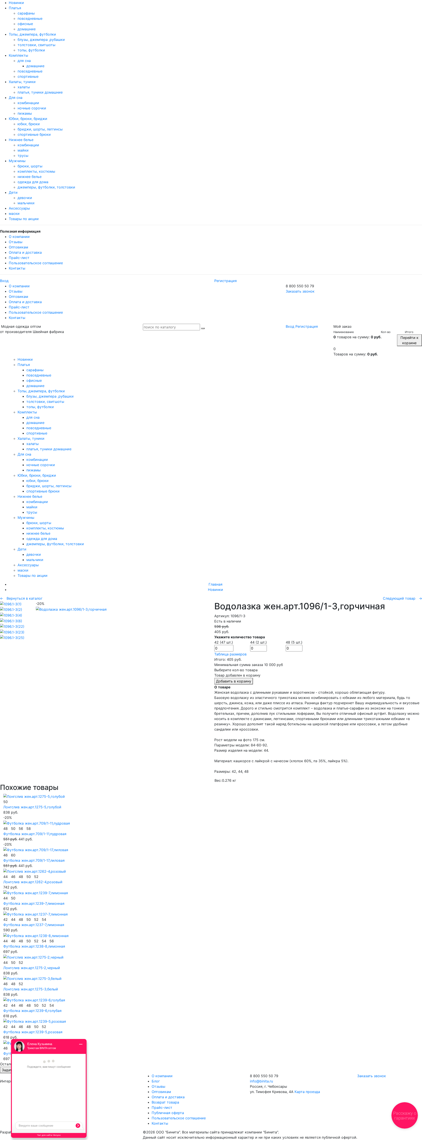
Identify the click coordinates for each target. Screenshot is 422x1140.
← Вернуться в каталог (21, 598)
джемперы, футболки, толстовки (46, 187)
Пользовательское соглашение (36, 263)
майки (23, 150)
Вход (4, 281)
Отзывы (15, 242)
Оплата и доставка (25, 252)
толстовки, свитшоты (36, 45)
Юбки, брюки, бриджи (28, 118)
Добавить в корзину (233, 681)
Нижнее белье (21, 140)
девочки (25, 197)
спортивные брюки (34, 134)
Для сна (15, 97)
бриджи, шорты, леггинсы (40, 129)
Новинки (16, 2)
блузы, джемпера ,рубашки (41, 39)
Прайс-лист (19, 257)
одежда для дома (33, 182)
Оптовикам (18, 247)
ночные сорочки (32, 108)
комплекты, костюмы (36, 171)
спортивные (28, 76)
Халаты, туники (22, 82)
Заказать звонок (300, 291)
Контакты (17, 268)
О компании (19, 236)
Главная (215, 584)
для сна (24, 60)
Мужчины (17, 161)
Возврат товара (165, 1102)
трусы (23, 155)
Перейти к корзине (409, 340)
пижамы (25, 113)
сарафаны (26, 13)
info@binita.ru (261, 1081)
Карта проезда (307, 1091)
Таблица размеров (230, 654)
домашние (27, 29)
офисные (25, 24)
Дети (13, 192)
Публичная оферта (168, 1113)
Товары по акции (24, 219)
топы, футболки (31, 50)
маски (14, 213)
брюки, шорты (30, 166)
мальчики (26, 203)
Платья (15, 8)
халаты (24, 87)
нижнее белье (30, 176)
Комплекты (18, 55)
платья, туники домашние (40, 92)
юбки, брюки (29, 124)
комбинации (28, 103)
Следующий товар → (402, 598)
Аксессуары (19, 208)
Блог (156, 1081)
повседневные (30, 18)
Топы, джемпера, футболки (32, 34)
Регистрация (225, 281)
